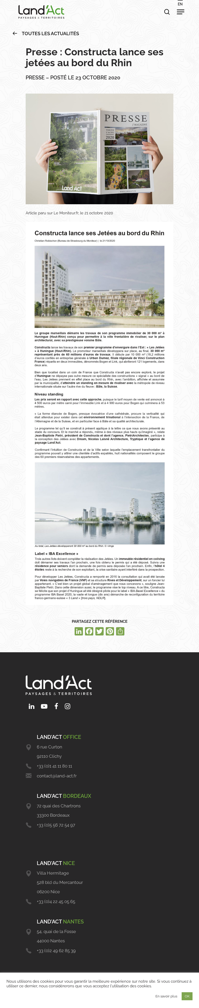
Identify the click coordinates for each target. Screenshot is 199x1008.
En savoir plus (166, 996)
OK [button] (187, 996)
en (180, 4)
